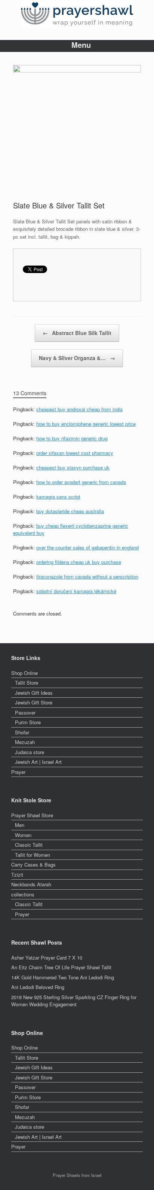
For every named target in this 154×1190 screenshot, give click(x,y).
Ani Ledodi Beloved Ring (37, 987)
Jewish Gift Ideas (34, 692)
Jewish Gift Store (33, 702)
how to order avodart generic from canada (81, 482)
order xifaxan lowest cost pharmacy (74, 452)
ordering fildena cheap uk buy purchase (78, 561)
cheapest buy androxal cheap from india (79, 409)
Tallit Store (26, 682)
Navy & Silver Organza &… (77, 358)
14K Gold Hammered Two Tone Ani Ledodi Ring (62, 977)
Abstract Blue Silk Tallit (77, 333)
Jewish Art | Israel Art (38, 761)
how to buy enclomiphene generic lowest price (86, 423)
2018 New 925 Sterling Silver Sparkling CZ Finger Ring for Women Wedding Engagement (73, 1001)
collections (22, 894)
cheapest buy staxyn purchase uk (73, 467)
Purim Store (28, 722)
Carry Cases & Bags (33, 864)
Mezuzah (25, 742)
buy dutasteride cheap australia (70, 511)
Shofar (22, 732)
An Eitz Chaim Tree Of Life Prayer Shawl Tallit (61, 967)
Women (23, 835)
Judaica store (29, 752)
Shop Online (24, 672)
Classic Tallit (29, 844)
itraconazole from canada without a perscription (87, 576)
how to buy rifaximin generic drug (72, 438)
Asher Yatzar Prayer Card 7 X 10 (46, 957)
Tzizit (17, 874)
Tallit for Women (32, 854)
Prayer (18, 771)
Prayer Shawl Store (32, 815)
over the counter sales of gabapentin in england (87, 547)
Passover (25, 712)
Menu (81, 45)
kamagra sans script (58, 496)
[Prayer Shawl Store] (77, 14)
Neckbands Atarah (31, 884)
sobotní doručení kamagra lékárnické (76, 591)
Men (19, 824)
